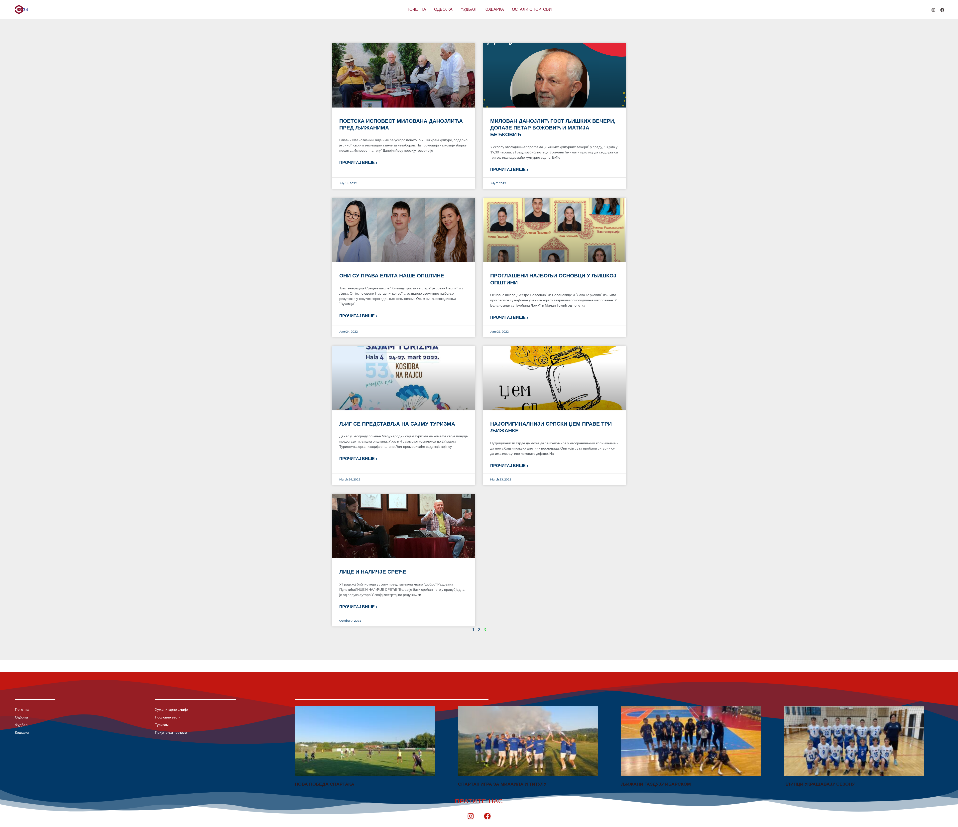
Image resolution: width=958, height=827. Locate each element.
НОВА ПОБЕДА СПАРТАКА (324, 784)
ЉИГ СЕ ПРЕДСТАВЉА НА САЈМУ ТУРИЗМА (397, 424)
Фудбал (469, 9)
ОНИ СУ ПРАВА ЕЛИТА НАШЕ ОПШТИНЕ (391, 275)
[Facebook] (942, 10)
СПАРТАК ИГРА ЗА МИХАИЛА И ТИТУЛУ (502, 784)
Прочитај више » (358, 162)
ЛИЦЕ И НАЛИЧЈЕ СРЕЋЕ (372, 572)
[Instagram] (933, 10)
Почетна (416, 9)
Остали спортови (532, 9)
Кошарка (494, 9)
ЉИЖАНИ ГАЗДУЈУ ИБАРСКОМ (656, 784)
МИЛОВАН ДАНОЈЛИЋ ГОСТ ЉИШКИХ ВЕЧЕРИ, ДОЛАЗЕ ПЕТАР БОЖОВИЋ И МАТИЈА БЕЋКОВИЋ (552, 128)
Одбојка (443, 9)
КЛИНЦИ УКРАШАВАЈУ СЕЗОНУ (819, 784)
